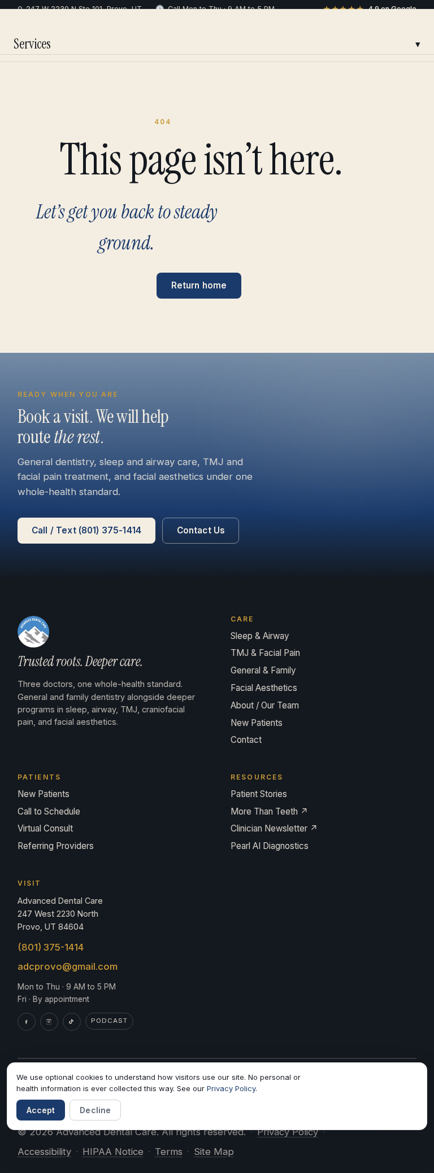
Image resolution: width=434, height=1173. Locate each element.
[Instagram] (49, 1022)
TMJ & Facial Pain (265, 652)
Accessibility (44, 1151)
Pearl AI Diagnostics (270, 846)
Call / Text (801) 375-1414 (86, 530)
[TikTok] (72, 1022)
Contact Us (201, 530)
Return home (199, 285)
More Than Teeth (270, 811)
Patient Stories (259, 794)
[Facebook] (27, 1022)
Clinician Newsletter (274, 828)
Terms (169, 1151)
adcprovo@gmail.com (68, 966)
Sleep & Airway (260, 636)
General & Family (263, 670)
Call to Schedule (49, 811)
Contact (246, 739)
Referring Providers (56, 846)
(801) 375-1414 (51, 947)
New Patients (257, 722)
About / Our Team (265, 705)
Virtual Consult (45, 828)
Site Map (214, 1151)
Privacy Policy (287, 1131)
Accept (41, 1110)
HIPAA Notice (113, 1151)
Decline (95, 1110)
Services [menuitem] (217, 43)
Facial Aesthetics (264, 687)
